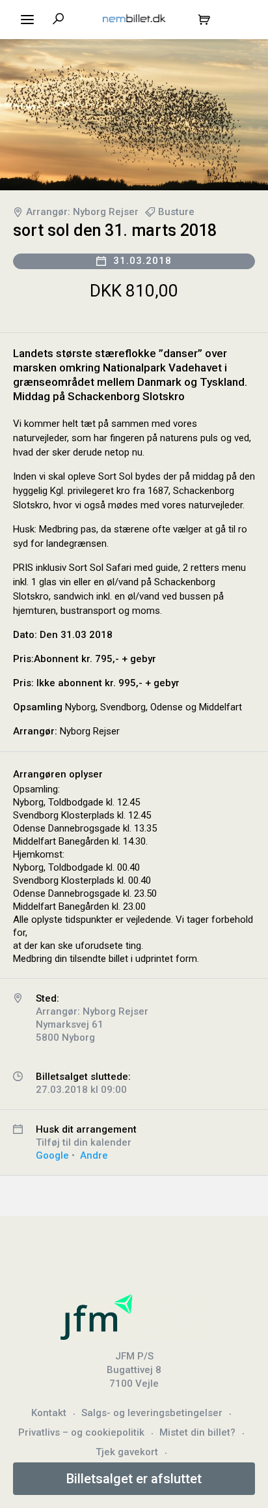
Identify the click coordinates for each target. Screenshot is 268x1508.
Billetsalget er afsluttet (134, 1478)
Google (52, 1155)
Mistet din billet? (197, 1432)
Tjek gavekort (127, 1452)
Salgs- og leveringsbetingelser (151, 1413)
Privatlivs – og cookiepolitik (81, 1432)
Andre (94, 1155)
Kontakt (48, 1413)
